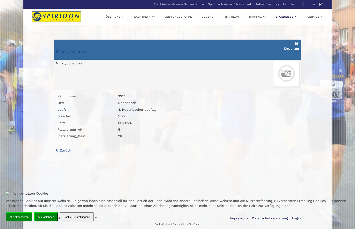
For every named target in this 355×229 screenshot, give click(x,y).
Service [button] (313, 16)
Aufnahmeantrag (267, 4)
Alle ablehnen (46, 216)
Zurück (65, 150)
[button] (304, 4)
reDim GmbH (194, 224)
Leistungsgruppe (178, 16)
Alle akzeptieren (19, 216)
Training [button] (255, 16)
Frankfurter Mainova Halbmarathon (179, 4)
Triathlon (231, 16)
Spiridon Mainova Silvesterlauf (229, 4)
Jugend (207, 16)
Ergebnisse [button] (284, 16)
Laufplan (289, 4)
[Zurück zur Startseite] (56, 17)
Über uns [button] (113, 16)
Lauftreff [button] (142, 16)
